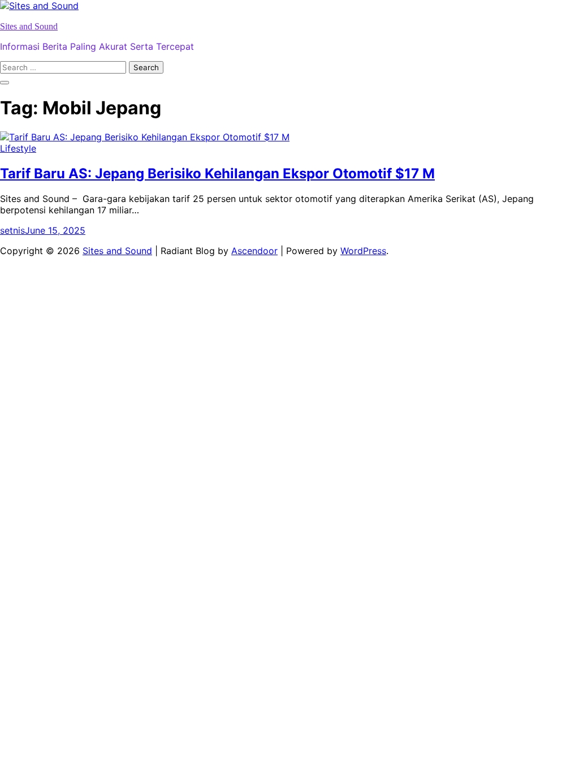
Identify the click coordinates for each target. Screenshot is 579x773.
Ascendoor (254, 250)
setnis (12, 230)
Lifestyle (18, 148)
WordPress (363, 250)
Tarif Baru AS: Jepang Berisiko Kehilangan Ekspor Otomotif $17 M (217, 173)
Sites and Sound (29, 26)
